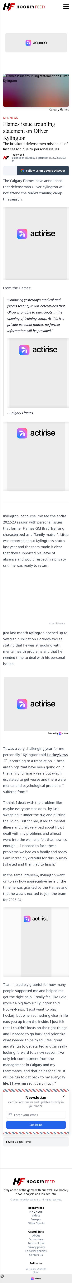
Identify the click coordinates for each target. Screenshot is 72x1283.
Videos (36, 1215)
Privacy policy (36, 1247)
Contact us (36, 1255)
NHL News (36, 1211)
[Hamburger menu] (66, 7)
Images (36, 1219)
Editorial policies (36, 1251)
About (36, 1235)
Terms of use (36, 1243)
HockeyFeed (17, 154)
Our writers (36, 1239)
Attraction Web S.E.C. (30, 1199)
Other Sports (36, 1223)
